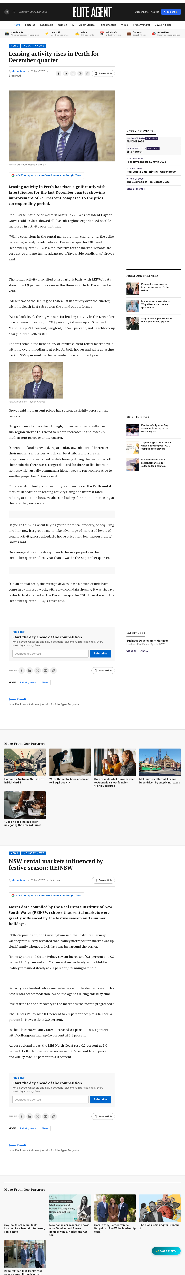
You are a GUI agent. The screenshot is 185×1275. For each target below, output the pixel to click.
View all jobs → (137, 651)
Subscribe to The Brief (147, 11)
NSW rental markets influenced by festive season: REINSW (56, 864)
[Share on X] (73, 73)
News (17, 24)
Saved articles (163, 24)
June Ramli (19, 71)
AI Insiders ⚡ (171, 11)
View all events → (136, 188)
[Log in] (6, 11)
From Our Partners (142, 275)
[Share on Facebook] (58, 73)
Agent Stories (87, 24)
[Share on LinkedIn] (66, 73)
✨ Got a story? (166, 1251)
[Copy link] (87, 73)
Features (30, 24)
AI (73, 24)
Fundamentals (108, 24)
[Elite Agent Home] (92, 11)
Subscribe (100, 653)
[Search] (14, 12)
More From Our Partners (24, 743)
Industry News (33, 45)
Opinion (62, 24)
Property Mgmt (141, 24)
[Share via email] (80, 73)
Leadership (46, 24)
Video (124, 24)
